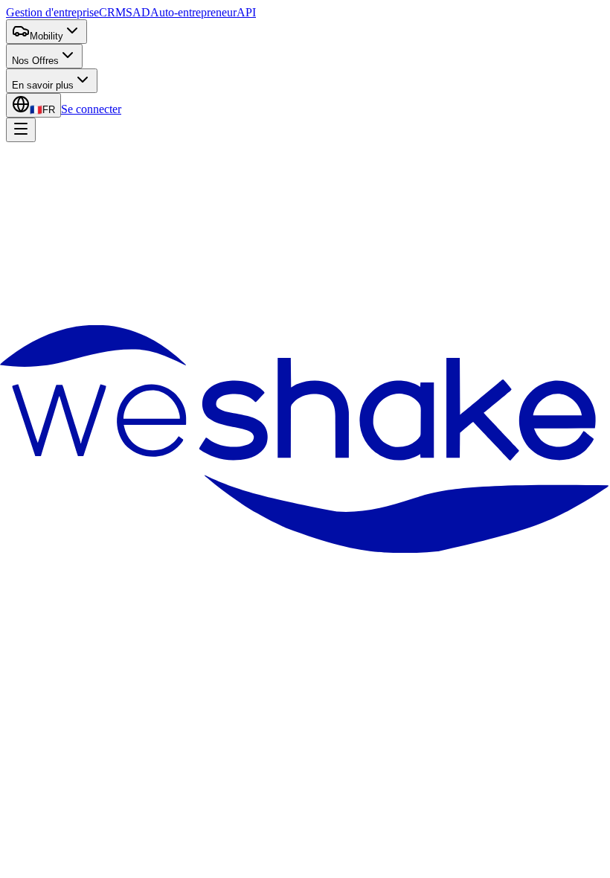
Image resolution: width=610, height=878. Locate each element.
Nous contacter (152, 316)
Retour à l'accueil (61, 316)
